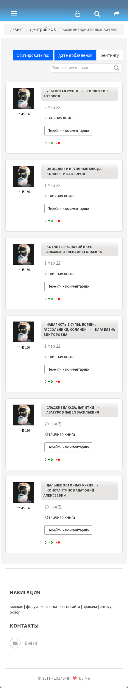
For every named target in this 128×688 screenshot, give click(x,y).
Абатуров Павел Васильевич (72, 412)
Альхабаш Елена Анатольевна (74, 251)
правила (90, 606)
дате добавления (75, 55)
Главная (16, 29)
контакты (48, 606)
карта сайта (70, 606)
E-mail (31, 643)
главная (16, 606)
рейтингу (110, 55)
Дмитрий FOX (43, 29)
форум (32, 606)
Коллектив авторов (65, 173)
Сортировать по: (33, 55)
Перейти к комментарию (68, 130)
